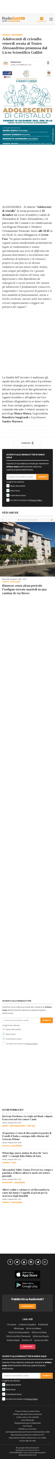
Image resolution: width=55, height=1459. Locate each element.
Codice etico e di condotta (27, 1417)
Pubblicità (43, 1324)
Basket (5, 1126)
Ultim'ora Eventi (41, 1336)
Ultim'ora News (33, 1328)
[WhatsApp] (45, 1262)
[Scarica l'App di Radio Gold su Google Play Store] (27, 1285)
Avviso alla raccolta (27, 1440)
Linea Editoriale (27, 1420)
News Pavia (15, 490)
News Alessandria (17, 486)
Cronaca (6, 35)
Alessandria (17, 35)
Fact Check (27, 1426)
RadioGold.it (34, 1448)
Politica (6, 1146)
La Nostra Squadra (27, 1324)
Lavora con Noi (41, 1340)
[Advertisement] (27, 174)
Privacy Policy (36, 500)
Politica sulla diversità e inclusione (27, 1414)
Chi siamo (11, 1324)
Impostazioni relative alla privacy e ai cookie (27, 1437)
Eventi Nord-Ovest (18, 495)
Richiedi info (27, 1306)
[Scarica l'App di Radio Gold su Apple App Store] (27, 1274)
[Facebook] (10, 1262)
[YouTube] (24, 1262)
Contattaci (28, 1347)
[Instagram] (31, 1262)
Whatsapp (19, 1328)
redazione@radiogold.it (37, 1452)
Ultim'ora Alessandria (18, 1332)
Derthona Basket (18, 1126)
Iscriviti (42, 476)
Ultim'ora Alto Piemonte (18, 1336)
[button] (52, 520)
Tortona (31, 1126)
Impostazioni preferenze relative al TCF (27, 1434)
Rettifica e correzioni (27, 1429)
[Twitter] (17, 1262)
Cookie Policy (34, 1411)
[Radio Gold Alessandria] (13, 18)
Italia (13, 1162)
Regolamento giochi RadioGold (28, 1423)
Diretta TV (27, 1340)
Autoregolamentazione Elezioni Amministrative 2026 (28, 1432)
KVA (34, 1455)
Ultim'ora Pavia (39, 1332)
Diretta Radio (13, 1340)
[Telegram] (38, 1262)
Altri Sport (7, 1182)
